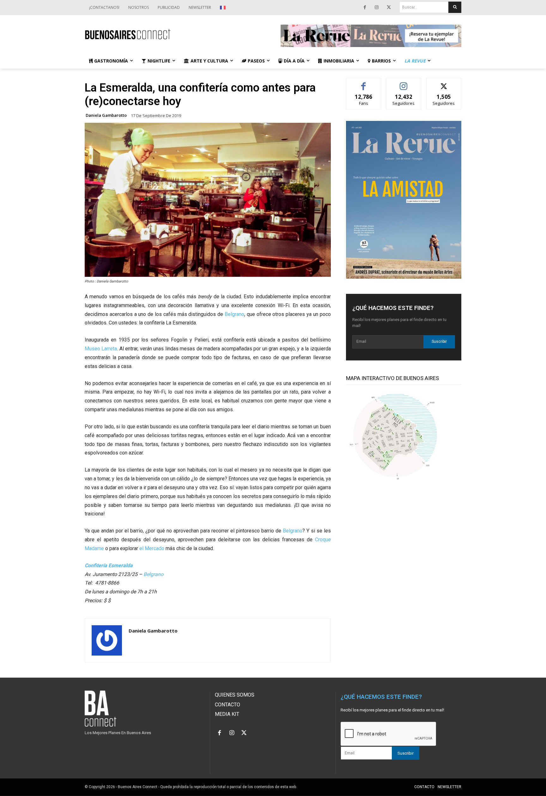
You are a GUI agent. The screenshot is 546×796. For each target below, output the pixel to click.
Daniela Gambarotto (106, 115)
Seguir (403, 82)
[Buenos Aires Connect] (175, 34)
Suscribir (439, 341)
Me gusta (363, 82)
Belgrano (234, 314)
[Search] (454, 7)
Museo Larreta (101, 349)
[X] (388, 7)
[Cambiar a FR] (223, 7)
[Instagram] (376, 7)
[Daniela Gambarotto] (107, 640)
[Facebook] (364, 7)
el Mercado (151, 548)
